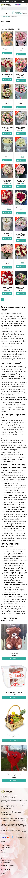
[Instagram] (18, 5)
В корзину (8, 53)
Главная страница (5, 16)
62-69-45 (7, 833)
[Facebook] (20, 5)
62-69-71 (16, 833)
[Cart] (25, 4)
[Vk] (16, 5)
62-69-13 (24, 818)
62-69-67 (12, 833)
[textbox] (14, 25)
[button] (4, 13)
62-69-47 (20, 833)
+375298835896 (18, 12)
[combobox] (14, 25)
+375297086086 (18, 13)
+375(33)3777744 (5, 828)
